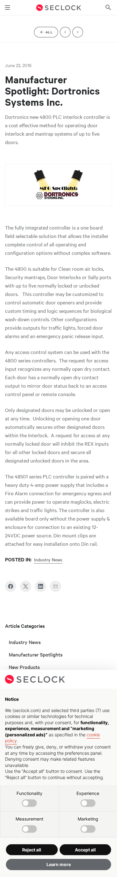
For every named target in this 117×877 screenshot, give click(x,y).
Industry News (48, 559)
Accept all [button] (85, 849)
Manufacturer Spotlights (36, 654)
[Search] (108, 7)
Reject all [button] (31, 849)
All (52, 33)
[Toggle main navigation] (7, 7)
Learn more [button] (58, 864)
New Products (24, 666)
